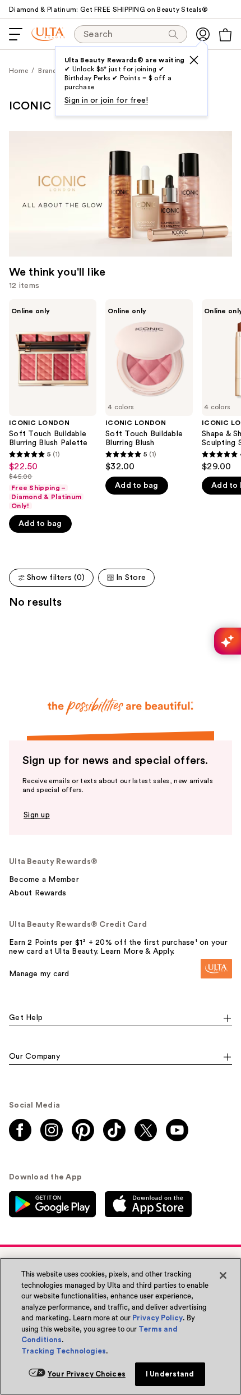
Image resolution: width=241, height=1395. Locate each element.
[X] (193, 60)
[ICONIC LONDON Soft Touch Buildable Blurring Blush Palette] (52, 404)
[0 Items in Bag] (225, 35)
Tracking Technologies (63, 1351)
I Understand (170, 1374)
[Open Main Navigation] (15, 34)
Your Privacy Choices (87, 1374)
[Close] (223, 1275)
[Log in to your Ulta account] (203, 34)
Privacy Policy (157, 1317)
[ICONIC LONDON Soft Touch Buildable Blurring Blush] (149, 385)
